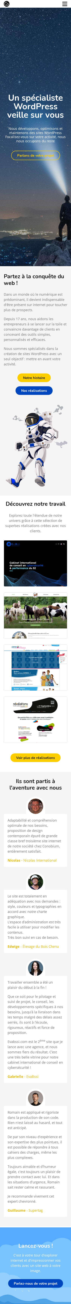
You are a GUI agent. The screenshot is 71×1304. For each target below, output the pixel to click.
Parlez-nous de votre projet (35, 1283)
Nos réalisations (34, 390)
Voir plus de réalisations (35, 757)
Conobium (6, 4)
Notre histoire (34, 377)
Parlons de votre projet (35, 155)
